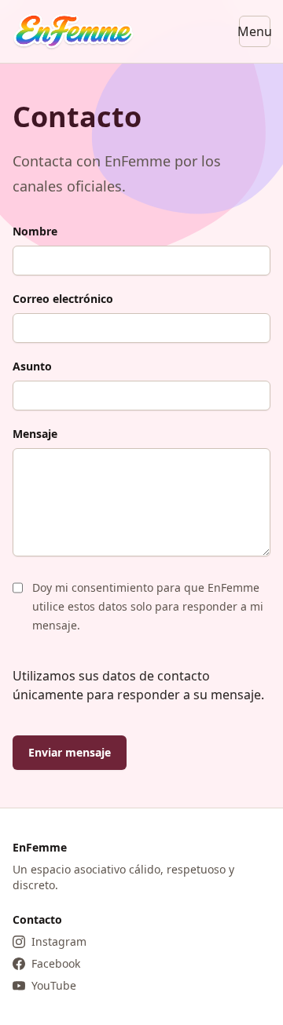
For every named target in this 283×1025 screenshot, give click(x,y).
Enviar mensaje (69, 752)
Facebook (55, 963)
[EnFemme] (73, 31)
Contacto (37, 919)
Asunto (32, 366)
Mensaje (35, 433)
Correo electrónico (63, 298)
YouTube (53, 985)
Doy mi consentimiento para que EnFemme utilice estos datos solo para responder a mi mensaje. (147, 606)
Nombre (35, 231)
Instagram (58, 941)
